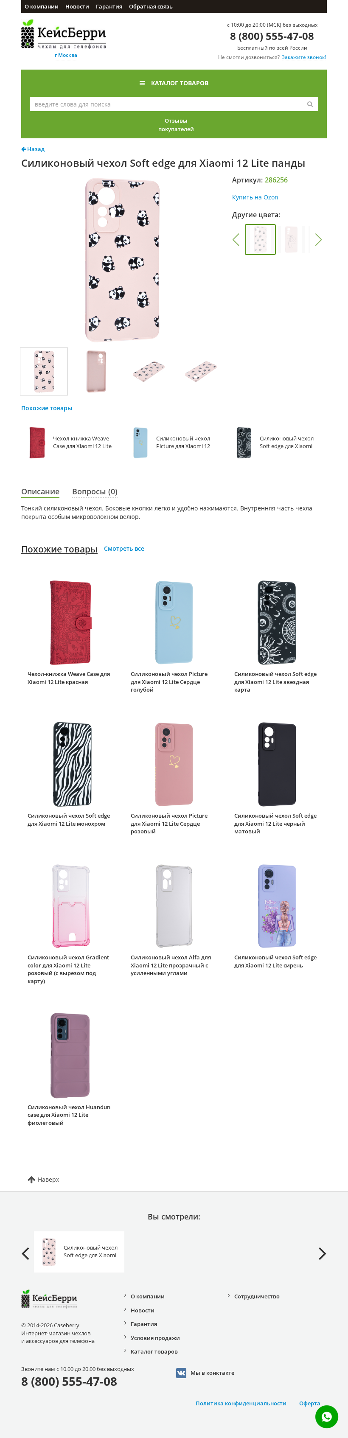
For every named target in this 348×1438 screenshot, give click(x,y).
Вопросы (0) (95, 491)
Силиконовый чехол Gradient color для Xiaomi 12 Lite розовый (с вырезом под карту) (68, 969)
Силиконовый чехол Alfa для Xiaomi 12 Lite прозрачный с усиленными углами (171, 965)
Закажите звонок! (304, 57)
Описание (40, 491)
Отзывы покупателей (176, 125)
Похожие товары (59, 549)
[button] (236, 239)
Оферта (309, 1403)
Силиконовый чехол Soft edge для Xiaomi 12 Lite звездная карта (275, 681)
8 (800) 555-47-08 (272, 36)
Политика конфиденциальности (241, 1403)
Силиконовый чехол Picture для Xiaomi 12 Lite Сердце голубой (169, 681)
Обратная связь (151, 6)
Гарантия (109, 6)
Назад (35, 149)
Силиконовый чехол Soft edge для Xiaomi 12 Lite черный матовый (275, 823)
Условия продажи (155, 1338)
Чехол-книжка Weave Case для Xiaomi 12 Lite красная (69, 678)
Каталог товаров (179, 83)
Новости (77, 6)
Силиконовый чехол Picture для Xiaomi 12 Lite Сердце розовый (169, 823)
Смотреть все (124, 548)
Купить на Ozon (255, 197)
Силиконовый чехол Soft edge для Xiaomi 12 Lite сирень (275, 961)
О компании (42, 6)
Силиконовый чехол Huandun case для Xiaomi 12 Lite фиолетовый (69, 1115)
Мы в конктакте (212, 1372)
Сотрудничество (257, 1296)
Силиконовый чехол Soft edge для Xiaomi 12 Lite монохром (69, 819)
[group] (260, 239)
